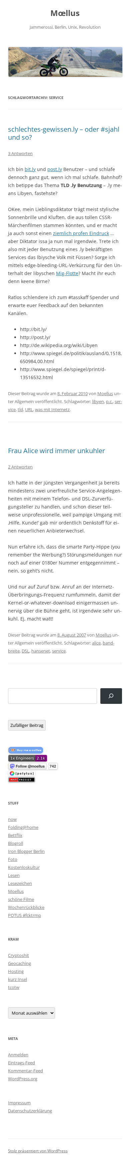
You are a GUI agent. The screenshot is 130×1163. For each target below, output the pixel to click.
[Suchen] (111, 696)
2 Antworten (20, 467)
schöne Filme (21, 899)
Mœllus (65, 13)
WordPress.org (22, 1079)
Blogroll (15, 843)
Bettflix (15, 835)
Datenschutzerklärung (30, 1111)
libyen (98, 401)
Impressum (19, 1103)
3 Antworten (20, 153)
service (59, 651)
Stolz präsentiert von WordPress (38, 1151)
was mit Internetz (52, 409)
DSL (25, 651)
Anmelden (18, 1055)
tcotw (13, 987)
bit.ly (30, 169)
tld (20, 409)
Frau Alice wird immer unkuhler (56, 450)
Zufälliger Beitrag (26, 725)
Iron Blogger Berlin (26, 851)
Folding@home (23, 827)
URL (29, 409)
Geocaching (19, 963)
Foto (12, 859)
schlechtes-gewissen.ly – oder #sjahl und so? (63, 133)
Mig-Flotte (67, 273)
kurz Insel (17, 979)
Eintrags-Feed (21, 1063)
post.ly (54, 169)
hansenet (40, 651)
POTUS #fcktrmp (24, 915)
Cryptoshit (18, 955)
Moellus (105, 393)
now (12, 819)
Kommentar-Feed (25, 1071)
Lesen (14, 875)
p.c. (109, 401)
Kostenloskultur (24, 867)
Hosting (16, 971)
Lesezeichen (20, 883)
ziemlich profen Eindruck (81, 233)
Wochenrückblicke (26, 907)
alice (96, 643)
